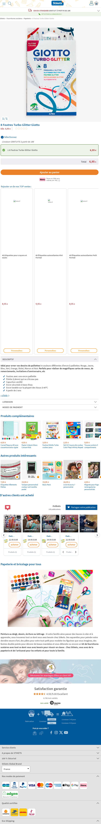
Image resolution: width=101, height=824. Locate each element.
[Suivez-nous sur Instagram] (56, 733)
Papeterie (27, 18)
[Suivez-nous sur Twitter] (61, 733)
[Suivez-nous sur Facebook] (51, 733)
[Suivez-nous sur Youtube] (65, 733)
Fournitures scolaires (14, 18)
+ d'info (4, 395)
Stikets (2, 18)
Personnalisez (16, 350)
